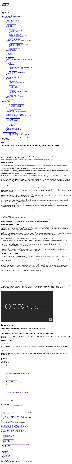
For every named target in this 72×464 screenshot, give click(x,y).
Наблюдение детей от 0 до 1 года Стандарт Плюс (21, 137)
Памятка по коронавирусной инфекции (12, 16)
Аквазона (5, 121)
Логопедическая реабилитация (13, 109)
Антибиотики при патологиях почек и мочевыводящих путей (15, 418)
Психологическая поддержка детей (17, 69)
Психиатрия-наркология (12, 62)
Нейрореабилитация (11, 110)
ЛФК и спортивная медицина (13, 39)
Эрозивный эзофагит (8, 439)
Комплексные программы (9, 132)
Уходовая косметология (14, 38)
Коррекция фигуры (13, 31)
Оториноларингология (11, 55)
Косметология (9, 27)
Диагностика (6, 455)
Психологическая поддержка (16, 68)
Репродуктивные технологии (13, 118)
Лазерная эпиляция (13, 32)
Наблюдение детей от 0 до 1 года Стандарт (19, 135)
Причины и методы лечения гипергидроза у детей (18, 401)
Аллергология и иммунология (13, 20)
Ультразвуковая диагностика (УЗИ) (14, 77)
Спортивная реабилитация (12, 120)
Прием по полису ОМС (9, 15)
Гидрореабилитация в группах (16, 104)
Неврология (9, 53)
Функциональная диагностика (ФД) (14, 96)
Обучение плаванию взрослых (13, 129)
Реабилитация (9, 73)
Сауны (10, 124)
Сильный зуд (6, 441)
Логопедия (8, 41)
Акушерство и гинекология (12, 18)
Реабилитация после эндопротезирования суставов (18, 115)
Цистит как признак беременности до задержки (12, 423)
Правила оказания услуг (9, 13)
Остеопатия (9, 54)
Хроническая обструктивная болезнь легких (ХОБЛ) (16, 444)
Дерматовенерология (11, 22)
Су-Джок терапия (13, 71)
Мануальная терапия (11, 50)
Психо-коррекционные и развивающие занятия (20, 67)
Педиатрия (8, 58)
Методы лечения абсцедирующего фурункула (17, 392)
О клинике (6, 12)
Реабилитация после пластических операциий (17, 111)
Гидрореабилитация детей (15, 106)
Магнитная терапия (13, 87)
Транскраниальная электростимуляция (18, 91)
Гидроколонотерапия (14, 83)
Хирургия (8, 97)
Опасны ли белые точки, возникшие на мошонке (12, 429)
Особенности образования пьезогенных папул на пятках (14, 426)
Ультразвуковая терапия (14, 95)
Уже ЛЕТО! (6, 139)
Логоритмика (12, 49)
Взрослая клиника (7, 457)
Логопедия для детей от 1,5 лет (16, 48)
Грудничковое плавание (12, 127)
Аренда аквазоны (10, 130)
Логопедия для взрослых (15, 46)
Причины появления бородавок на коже (13, 281)
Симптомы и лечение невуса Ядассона (15, 382)
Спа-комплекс (9, 123)
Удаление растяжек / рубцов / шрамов (18, 35)
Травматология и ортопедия (13, 76)
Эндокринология (10, 99)
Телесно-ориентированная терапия (17, 72)
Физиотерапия (9, 79)
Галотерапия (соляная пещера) (16, 82)
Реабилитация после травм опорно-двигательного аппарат (20, 113)
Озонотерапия (12, 90)
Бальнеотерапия (13, 81)
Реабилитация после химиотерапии (14, 114)
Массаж (8, 52)
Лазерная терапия (13, 86)
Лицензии (5, 1)
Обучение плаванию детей (12, 128)
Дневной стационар (11, 24)
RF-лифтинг (12, 29)
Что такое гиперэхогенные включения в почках (12, 431)
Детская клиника (7, 456)
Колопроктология (10, 26)
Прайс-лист (6, 138)
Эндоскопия (9, 100)
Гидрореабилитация (11, 102)
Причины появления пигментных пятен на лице (18, 373)
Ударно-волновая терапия (15, 93)
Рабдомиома (6, 446)
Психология (9, 63)
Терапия (8, 74)
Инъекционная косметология (16, 30)
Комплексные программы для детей (14, 133)
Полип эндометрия (8, 436)
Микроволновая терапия (15, 88)
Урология (8, 78)
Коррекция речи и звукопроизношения (18, 44)
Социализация (9, 119)
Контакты (5, 5)
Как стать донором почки (7, 421)
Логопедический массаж (15, 45)
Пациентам (6, 4)
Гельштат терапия (13, 66)
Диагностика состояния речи (16, 43)
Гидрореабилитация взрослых (16, 105)
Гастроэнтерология (10, 21)
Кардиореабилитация (11, 107)
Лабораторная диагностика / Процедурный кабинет (18, 40)
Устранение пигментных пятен (16, 36)
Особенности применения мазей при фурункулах (15, 217)
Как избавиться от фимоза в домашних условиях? (12, 416)
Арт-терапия (12, 64)
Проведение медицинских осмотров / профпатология (19, 59)
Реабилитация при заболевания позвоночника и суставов (20, 116)
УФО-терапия (12, 92)
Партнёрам (6, 3)
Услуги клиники (7, 17)
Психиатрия (9, 60)
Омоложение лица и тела (15, 34)
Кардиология (9, 25)
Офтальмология (10, 57)
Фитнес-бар (12, 125)
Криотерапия (12, 85)
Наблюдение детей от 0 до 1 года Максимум (19, 134)
